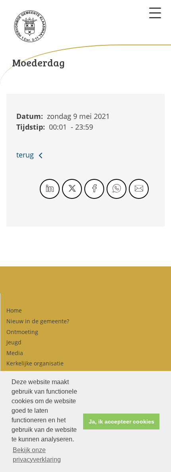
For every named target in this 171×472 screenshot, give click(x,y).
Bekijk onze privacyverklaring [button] (37, 455)
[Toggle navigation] (155, 13)
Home (14, 310)
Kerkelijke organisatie (35, 363)
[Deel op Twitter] (72, 189)
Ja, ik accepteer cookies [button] (121, 421)
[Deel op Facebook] (94, 189)
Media (14, 353)
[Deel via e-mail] (139, 189)
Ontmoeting (22, 332)
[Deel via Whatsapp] (116, 189)
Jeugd (13, 342)
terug (26, 154)
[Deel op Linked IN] (50, 189)
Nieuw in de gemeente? (37, 321)
